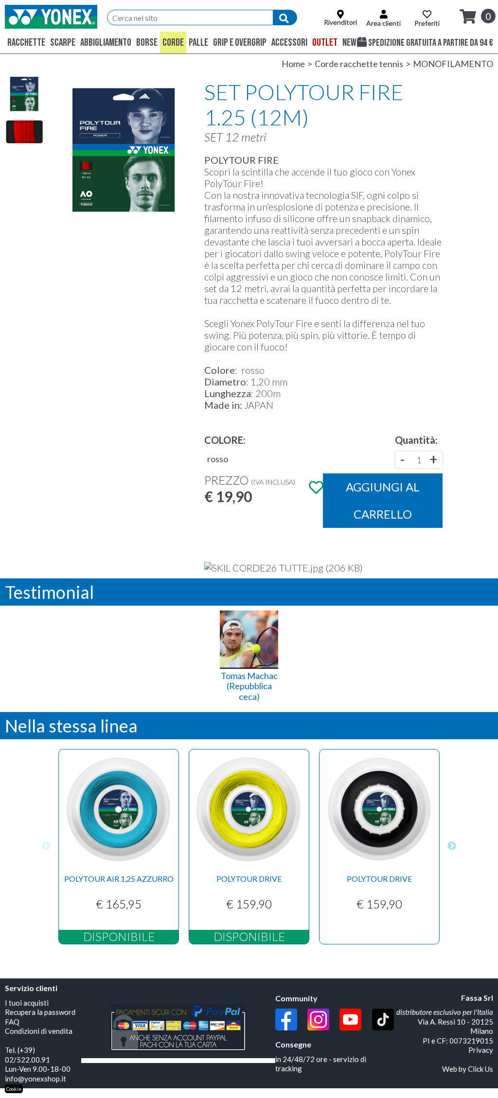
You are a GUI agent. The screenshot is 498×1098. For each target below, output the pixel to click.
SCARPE (62, 42)
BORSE (147, 42)
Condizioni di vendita (38, 1031)
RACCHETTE (26, 42)
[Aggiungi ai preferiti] (315, 487)
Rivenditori (340, 22)
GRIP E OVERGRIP (240, 42)
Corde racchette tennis (359, 63)
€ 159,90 (249, 906)
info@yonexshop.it (35, 1078)
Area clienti (383, 23)
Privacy (480, 1050)
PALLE (198, 42)
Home (293, 63)
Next (452, 847)
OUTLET (325, 42)
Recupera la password (40, 1012)
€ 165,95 (119, 906)
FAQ (12, 1021)
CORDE (173, 42)
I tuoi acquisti (27, 1002)
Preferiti (427, 23)
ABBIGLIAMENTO (105, 42)
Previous (46, 847)
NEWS (351, 42)
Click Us (480, 1068)
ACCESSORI (289, 42)
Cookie (13, 1089)
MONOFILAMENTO (453, 63)
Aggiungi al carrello (383, 500)
